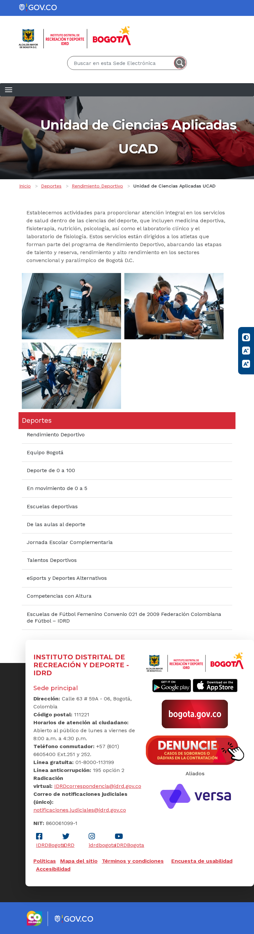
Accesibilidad (53, 869)
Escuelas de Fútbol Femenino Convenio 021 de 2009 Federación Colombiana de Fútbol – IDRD (124, 617)
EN (226, 19)
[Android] (171, 685)
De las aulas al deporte (56, 524)
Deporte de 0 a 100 (51, 470)
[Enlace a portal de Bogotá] (195, 713)
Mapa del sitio (79, 861)
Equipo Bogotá (45, 452)
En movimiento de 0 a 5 (57, 488)
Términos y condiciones (133, 861)
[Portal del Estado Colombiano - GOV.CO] (38, 8)
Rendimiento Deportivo (97, 186)
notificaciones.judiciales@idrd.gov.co (79, 810)
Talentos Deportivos (52, 560)
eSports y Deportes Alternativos (67, 578)
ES (234, 19)
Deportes (51, 186)
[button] (71, 305)
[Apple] (215, 685)
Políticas (44, 861)
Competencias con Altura (59, 596)
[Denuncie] (195, 749)
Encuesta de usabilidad (202, 861)
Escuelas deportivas (52, 506)
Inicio (25, 186)
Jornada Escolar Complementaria (70, 542)
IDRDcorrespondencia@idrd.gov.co (97, 786)
